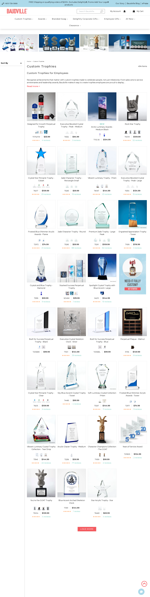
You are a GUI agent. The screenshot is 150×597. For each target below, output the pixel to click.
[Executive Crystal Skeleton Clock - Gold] (74, 347)
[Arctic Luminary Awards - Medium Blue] (104, 135)
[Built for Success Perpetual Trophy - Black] (104, 347)
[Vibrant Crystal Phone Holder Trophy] (106, 186)
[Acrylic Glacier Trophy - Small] (71, 454)
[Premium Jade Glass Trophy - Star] (104, 239)
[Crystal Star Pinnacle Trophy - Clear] (34, 186)
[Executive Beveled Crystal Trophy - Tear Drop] (76, 132)
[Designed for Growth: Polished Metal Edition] (41, 132)
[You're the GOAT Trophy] (134, 132)
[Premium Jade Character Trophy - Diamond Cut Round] (108, 239)
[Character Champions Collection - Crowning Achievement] (104, 454)
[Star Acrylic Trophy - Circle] (100, 508)
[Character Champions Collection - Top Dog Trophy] (100, 454)
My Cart (140, 11)
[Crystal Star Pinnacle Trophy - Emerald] (39, 186)
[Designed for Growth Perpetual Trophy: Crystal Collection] (45, 132)
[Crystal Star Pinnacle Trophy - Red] (43, 186)
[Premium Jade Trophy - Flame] (100, 239)
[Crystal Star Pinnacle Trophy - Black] (48, 186)
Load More (86, 529)
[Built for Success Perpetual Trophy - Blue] (39, 347)
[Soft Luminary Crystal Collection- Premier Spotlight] (104, 401)
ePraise (145, 3)
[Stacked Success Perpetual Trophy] (37, 132)
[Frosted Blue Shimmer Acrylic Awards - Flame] (134, 401)
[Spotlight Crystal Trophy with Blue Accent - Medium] (102, 293)
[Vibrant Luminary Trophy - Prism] (37, 454)
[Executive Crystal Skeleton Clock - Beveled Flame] (69, 347)
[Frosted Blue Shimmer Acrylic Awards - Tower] (43, 239)
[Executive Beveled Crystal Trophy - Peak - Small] (67, 132)
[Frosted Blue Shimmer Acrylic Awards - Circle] (39, 239)
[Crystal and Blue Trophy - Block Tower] (41, 293)
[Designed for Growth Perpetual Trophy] (67, 293)
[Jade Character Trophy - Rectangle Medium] (71, 186)
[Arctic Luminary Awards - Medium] (100, 135)
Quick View (41, 119)
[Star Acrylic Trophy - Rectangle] (104, 508)
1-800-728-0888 (11, 4)
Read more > (33, 86)
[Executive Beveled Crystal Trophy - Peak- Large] (71, 132)
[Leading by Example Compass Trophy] (139, 132)
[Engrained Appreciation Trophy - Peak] (132, 239)
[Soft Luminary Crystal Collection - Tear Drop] (100, 401)
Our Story (120, 3)
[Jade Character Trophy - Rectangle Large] (67, 186)
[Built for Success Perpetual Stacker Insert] (43, 347)
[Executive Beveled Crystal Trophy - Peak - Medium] (128, 186)
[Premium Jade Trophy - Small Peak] (95, 239)
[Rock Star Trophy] (43, 508)
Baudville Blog (133, 3)
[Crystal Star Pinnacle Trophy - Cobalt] (34, 401)
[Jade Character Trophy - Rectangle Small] (76, 239)
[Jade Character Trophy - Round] (76, 186)
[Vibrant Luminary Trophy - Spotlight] (102, 186)
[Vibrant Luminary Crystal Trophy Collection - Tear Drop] (97, 186)
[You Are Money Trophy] (130, 132)
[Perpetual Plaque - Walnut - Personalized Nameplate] (132, 347)
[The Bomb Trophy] (126, 132)
